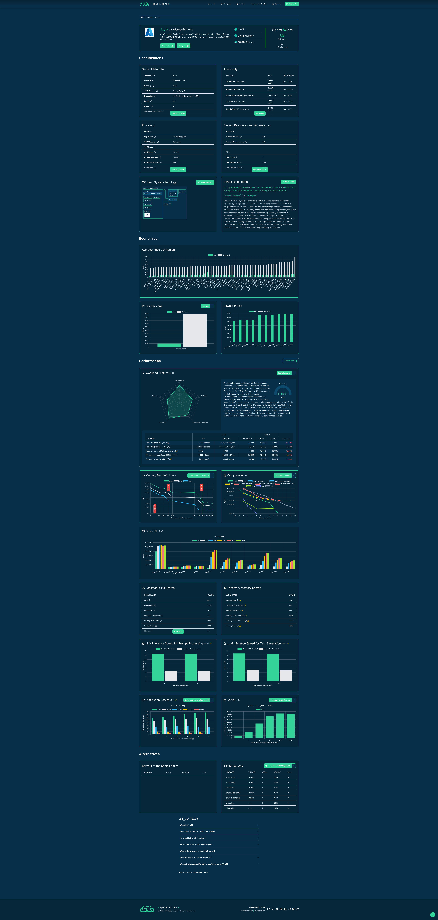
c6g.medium (230, 808)
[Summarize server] (432, 914)
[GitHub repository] (272, 908)
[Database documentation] (277, 908)
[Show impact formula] (289, 439)
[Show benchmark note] (177, 451)
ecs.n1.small (230, 782)
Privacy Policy (259, 911)
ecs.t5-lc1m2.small (233, 798)
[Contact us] (268, 908)
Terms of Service (246, 911)
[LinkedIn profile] (285, 908)
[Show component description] (168, 443)
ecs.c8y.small (231, 777)
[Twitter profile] (297, 908)
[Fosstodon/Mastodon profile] (293, 908)
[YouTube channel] (289, 908)
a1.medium (230, 803)
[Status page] (281, 908)
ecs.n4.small (230, 787)
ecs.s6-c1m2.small (233, 793)
